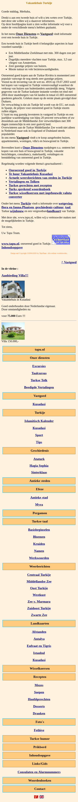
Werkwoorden (39, 558)
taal (67, 207)
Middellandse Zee (39, 581)
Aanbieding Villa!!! (14, 275)
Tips (39, 442)
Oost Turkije (39, 588)
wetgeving (66, 203)
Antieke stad (39, 497)
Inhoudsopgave (12, 247)
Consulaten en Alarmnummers (39, 772)
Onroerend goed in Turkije (27, 170)
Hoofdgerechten (39, 699)
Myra (39, 504)
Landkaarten (40, 623)
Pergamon (40, 513)
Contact (39, 789)
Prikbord (39, 747)
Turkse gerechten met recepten (30, 185)
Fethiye (39, 730)
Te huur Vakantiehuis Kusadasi (31, 174)
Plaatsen (28, 207)
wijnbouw (17, 211)
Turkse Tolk (39, 380)
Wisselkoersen (40, 668)
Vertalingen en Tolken (24, 181)
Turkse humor (40, 738)
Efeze (40, 489)
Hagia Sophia (39, 465)
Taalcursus (39, 373)
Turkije (26, 203)
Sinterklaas (39, 472)
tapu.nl (40, 349)
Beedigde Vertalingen (39, 387)
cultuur (58, 207)
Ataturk (39, 459)
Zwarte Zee (39, 615)
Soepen (39, 692)
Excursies (39, 366)
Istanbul (39, 653)
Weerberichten (39, 566)
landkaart (54, 211)
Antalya (39, 639)
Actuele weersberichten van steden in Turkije (40, 178)
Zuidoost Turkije (39, 608)
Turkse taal (40, 521)
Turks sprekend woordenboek (29, 189)
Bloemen (39, 537)
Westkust (39, 595)
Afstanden (39, 632)
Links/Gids (40, 763)
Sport (39, 435)
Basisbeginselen (39, 529)
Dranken (39, 713)
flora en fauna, (11, 207)
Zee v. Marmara (39, 601)
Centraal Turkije (39, 575)
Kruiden (39, 544)
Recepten (39, 677)
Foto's (40, 722)
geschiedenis (44, 207)
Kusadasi (39, 404)
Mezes (39, 685)
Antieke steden (39, 481)
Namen (39, 551)
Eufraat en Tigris (39, 646)
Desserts (39, 706)
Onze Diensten (33, 147)
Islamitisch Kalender (39, 421)
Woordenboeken (39, 780)
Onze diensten (40, 358)
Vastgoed (40, 396)
